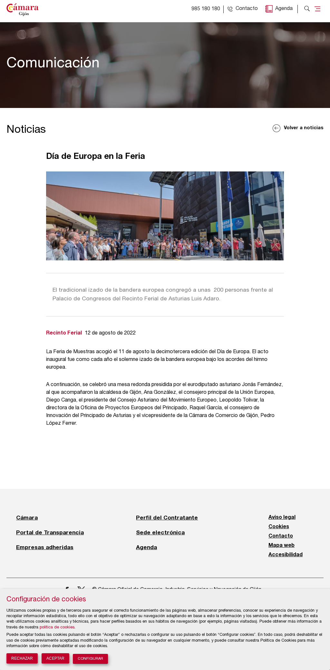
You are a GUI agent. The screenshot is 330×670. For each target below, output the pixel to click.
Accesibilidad (285, 555)
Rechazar (22, 658)
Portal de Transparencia (50, 532)
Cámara (27, 517)
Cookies (278, 527)
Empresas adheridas (44, 547)
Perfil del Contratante (167, 517)
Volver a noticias (304, 128)
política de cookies (57, 628)
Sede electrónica (160, 532)
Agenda (284, 9)
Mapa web (281, 545)
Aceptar (55, 658)
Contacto (280, 536)
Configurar (90, 659)
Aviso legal (282, 517)
